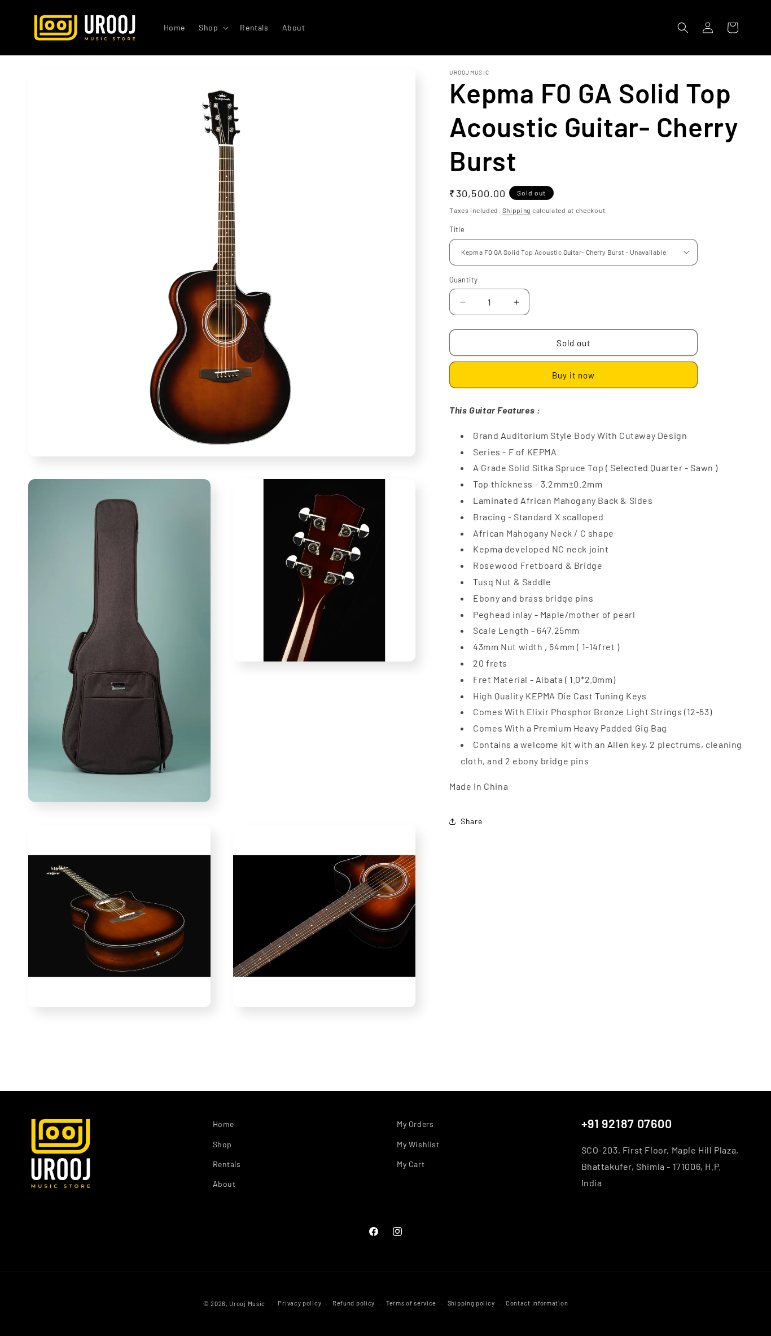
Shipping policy (471, 1303)
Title (457, 229)
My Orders (415, 1124)
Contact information (537, 1303)
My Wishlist (418, 1143)
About (224, 1183)
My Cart (410, 1163)
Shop (222, 1143)
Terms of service (411, 1303)
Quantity (463, 279)
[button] (212, 28)
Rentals (227, 1163)
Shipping (516, 210)
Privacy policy (299, 1303)
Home (223, 1124)
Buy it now (573, 375)
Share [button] (471, 821)
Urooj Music (247, 1303)
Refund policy (353, 1303)
